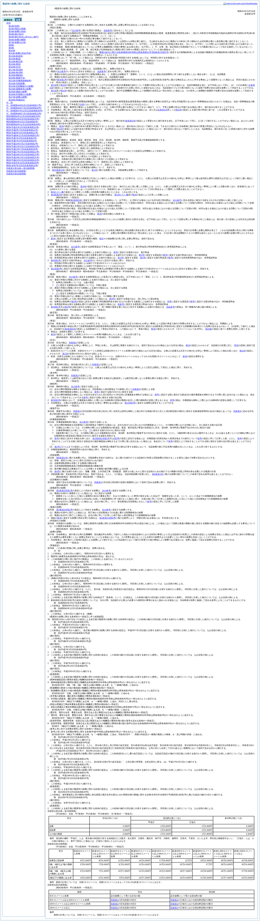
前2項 (60, 129)
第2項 (63, 85)
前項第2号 (55, 260)
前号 (115, 252)
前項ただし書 (57, 192)
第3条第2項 (56, 195)
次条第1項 (162, 110)
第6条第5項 (69, 329)
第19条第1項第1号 (101, 438)
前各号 (121, 304)
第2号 (142, 257)
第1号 (141, 255)
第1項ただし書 (121, 195)
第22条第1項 (58, 170)
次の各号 (76, 30)
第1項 (53, 85)
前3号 (112, 299)
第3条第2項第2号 (64, 509)
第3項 (83, 186)
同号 (169, 301)
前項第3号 (55, 400)
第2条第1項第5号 (107, 518)
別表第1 (72, 342)
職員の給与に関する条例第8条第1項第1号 (133, 52)
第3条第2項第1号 (64, 490)
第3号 (74, 301)
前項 (61, 126)
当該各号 (108, 30)
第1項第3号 (130, 403)
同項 (236, 345)
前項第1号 (62, 79)
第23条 (208, 329)
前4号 (57, 471)
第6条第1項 (61, 458)
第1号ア (58, 447)
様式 (101, 238)
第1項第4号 (56, 268)
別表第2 (136, 389)
